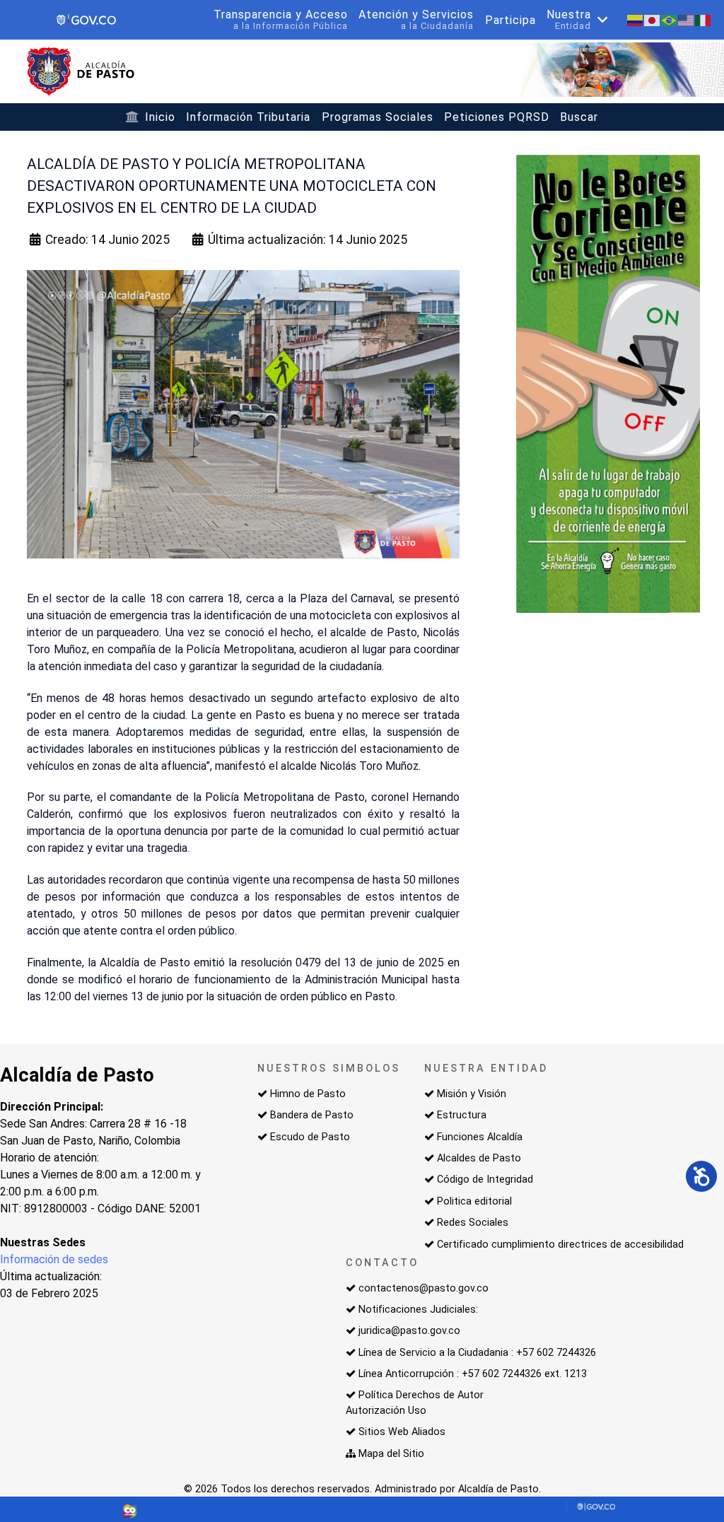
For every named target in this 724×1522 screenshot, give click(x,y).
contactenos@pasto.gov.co (423, 1288)
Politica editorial (474, 1201)
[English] (686, 19)
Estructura (461, 1115)
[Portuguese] (669, 19)
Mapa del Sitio (391, 1454)
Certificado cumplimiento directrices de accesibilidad (560, 1245)
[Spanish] (635, 19)
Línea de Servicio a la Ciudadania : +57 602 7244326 (477, 1353)
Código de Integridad (485, 1179)
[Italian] (703, 19)
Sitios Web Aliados (401, 1432)
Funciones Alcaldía (479, 1137)
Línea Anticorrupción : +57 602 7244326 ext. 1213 (472, 1374)
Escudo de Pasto (310, 1137)
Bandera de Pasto (312, 1115)
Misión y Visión (471, 1094)
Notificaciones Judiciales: (418, 1310)
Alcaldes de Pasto (479, 1158)
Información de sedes (54, 1259)
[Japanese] (652, 19)
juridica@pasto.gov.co (409, 1331)
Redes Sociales (472, 1223)
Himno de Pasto (308, 1094)
